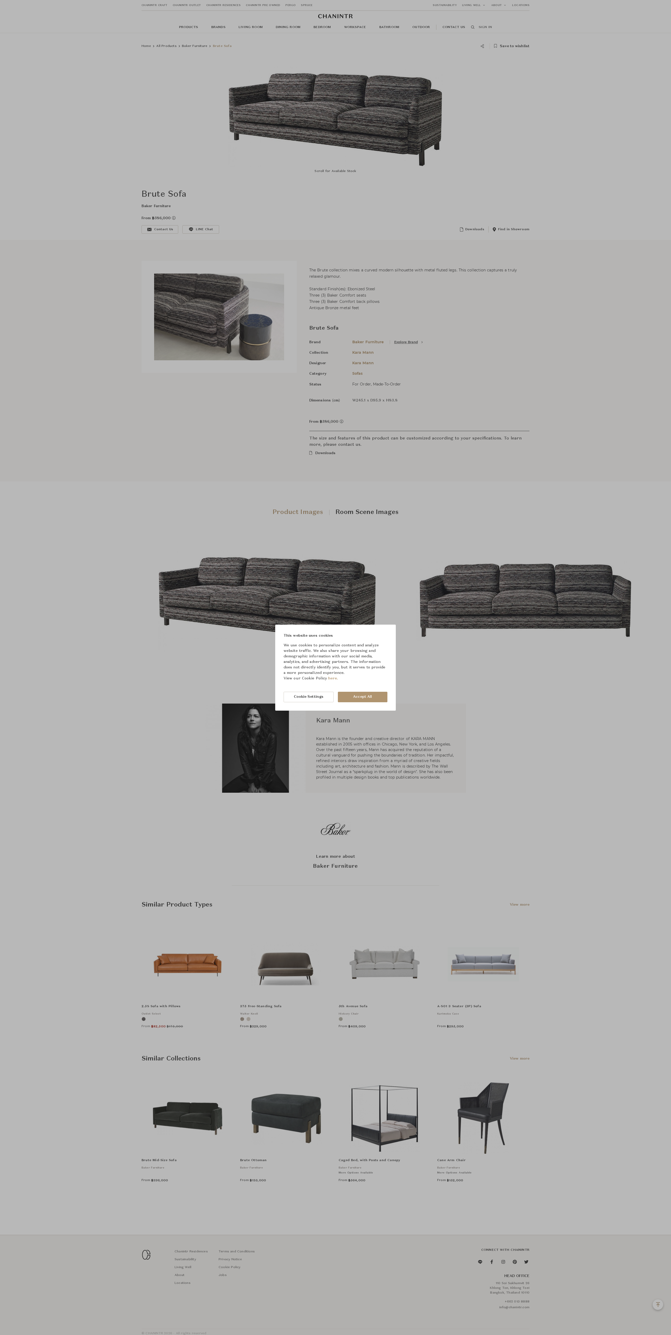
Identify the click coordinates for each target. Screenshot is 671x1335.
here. (333, 678)
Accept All (362, 697)
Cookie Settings (309, 697)
